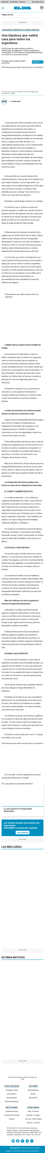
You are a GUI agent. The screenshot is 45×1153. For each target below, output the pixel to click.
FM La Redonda (12, 1098)
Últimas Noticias (33, 1090)
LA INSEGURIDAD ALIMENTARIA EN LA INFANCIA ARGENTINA (20, 30)
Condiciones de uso (11, 1111)
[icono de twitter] (22, 1141)
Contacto (12, 1119)
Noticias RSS (33, 1098)
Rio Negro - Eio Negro (33, 1115)
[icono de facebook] (17, 1141)
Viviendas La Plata (12, 1090)
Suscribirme (22, 832)
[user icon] (41, 9)
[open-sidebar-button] (3, 8)
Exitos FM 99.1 (12, 1094)
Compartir (36, 62)
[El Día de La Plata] (22, 8)
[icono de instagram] (27, 1141)
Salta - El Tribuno (33, 1111)
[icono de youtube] (13, 1141)
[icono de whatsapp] (31, 1141)
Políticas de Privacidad (11, 1115)
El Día (13, 1128)
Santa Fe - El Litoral (33, 1123)
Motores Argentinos (11, 1101)
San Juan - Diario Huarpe (33, 1119)
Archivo (33, 1094)
